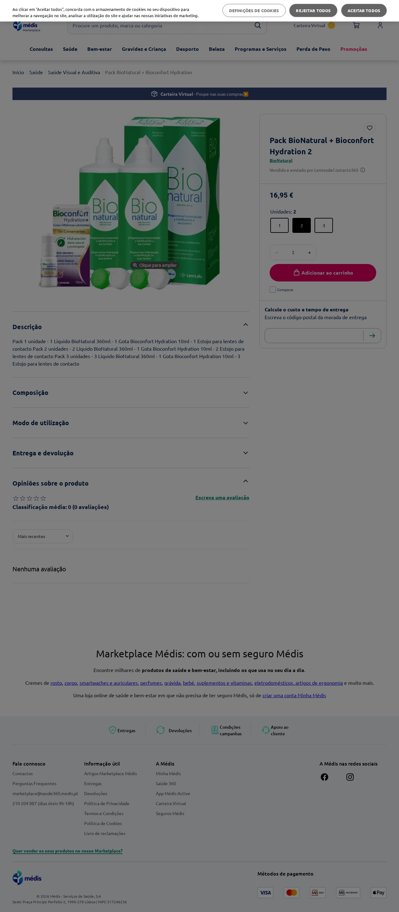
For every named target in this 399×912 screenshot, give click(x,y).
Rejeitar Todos (313, 10)
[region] (199, 11)
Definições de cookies (254, 10)
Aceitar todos (364, 10)
